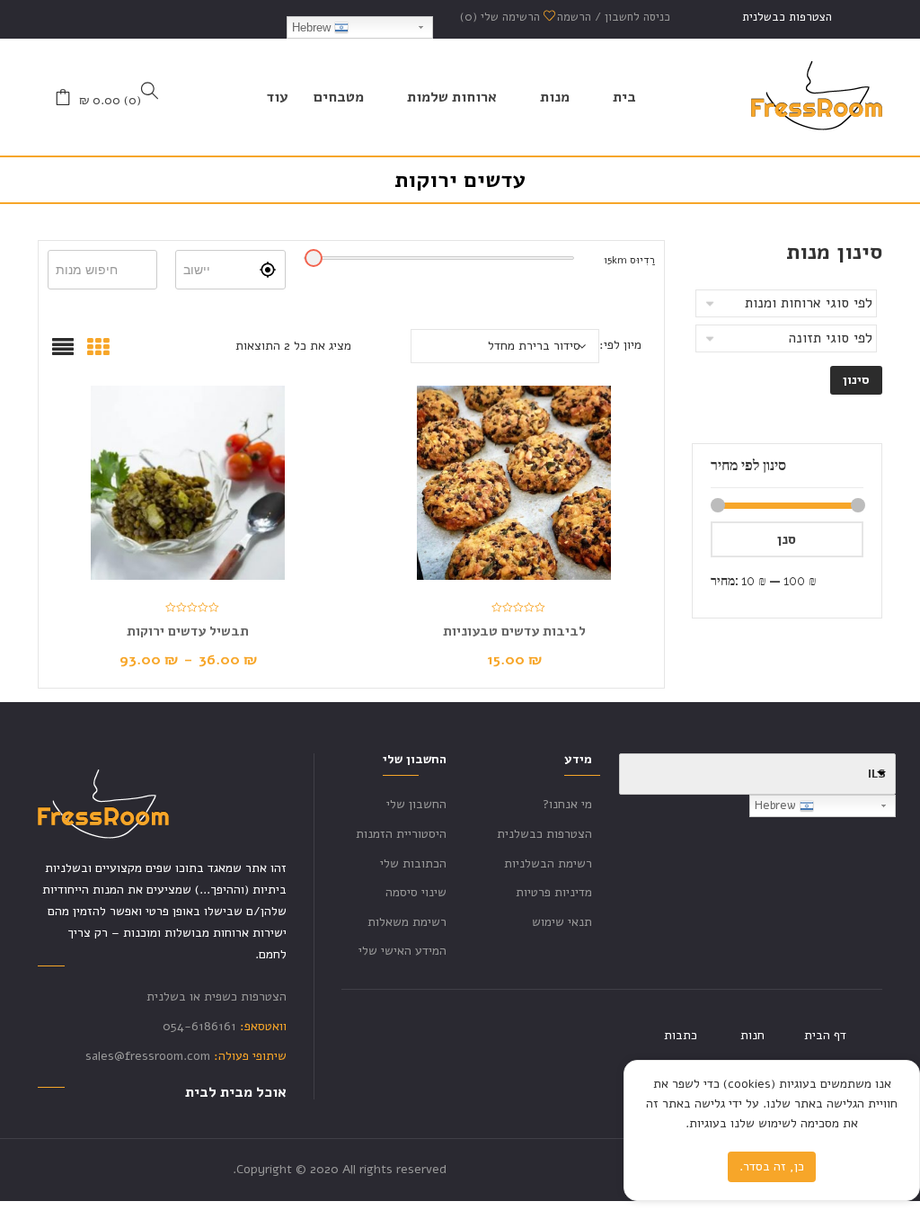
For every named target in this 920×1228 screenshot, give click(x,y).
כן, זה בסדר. (771, 1166)
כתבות (680, 1035)
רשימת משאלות (407, 921)
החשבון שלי (416, 804)
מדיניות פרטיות (554, 892)
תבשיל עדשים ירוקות (188, 631)
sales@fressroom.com (147, 1055)
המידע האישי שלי (402, 950)
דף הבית (825, 1035)
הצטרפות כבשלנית (787, 17)
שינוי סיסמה (416, 892)
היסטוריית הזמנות (401, 833)
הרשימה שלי (502, 17)
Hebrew (313, 27)
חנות (752, 1035)
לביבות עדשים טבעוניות (514, 631)
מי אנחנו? (567, 804)
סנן (786, 539)
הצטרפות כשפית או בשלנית (216, 996)
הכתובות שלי (413, 863)
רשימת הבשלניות (548, 863)
